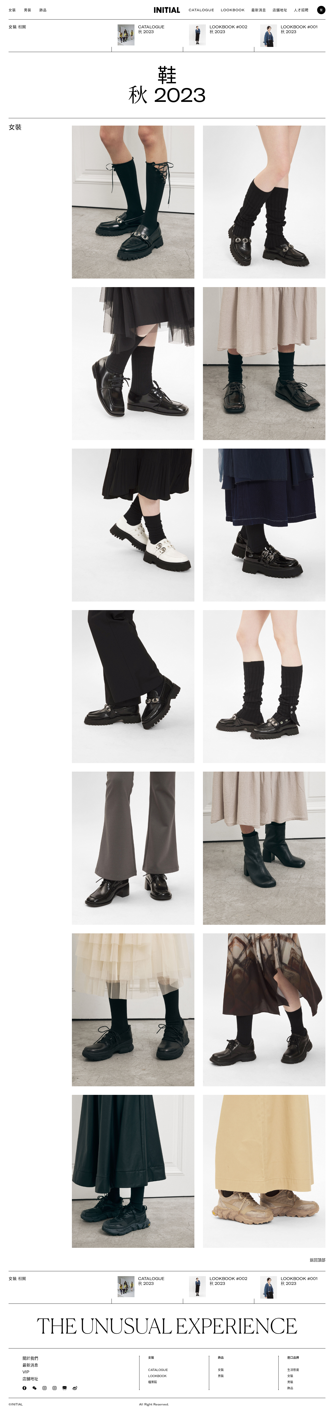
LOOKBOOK (233, 10)
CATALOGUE (201, 10)
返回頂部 (317, 1260)
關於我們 (30, 1358)
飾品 (43, 10)
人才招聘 (301, 10)
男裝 (27, 10)
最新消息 (258, 10)
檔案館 (152, 1382)
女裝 (12, 10)
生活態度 (293, 1370)
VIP (25, 1371)
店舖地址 (280, 10)
